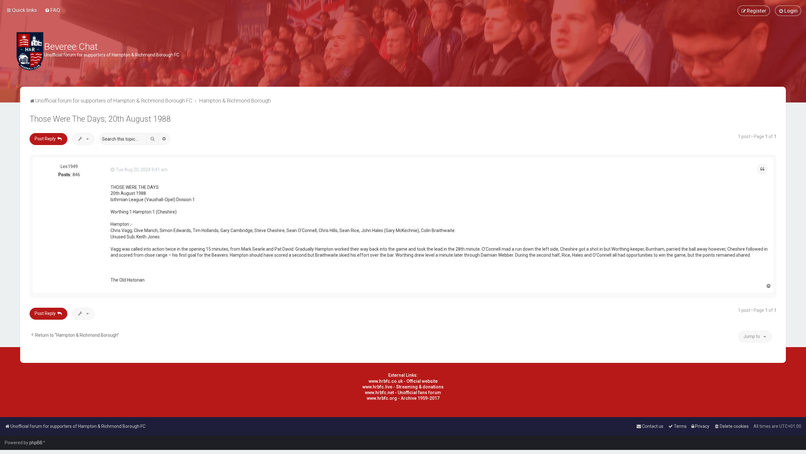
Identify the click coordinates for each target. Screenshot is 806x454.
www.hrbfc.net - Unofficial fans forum (403, 392)
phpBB (36, 442)
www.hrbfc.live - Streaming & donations (403, 386)
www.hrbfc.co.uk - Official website (403, 381)
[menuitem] (52, 10)
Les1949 (69, 166)
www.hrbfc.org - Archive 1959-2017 (403, 398)
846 (76, 174)
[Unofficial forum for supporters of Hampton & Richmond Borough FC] (30, 51)
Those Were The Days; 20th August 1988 (100, 119)
